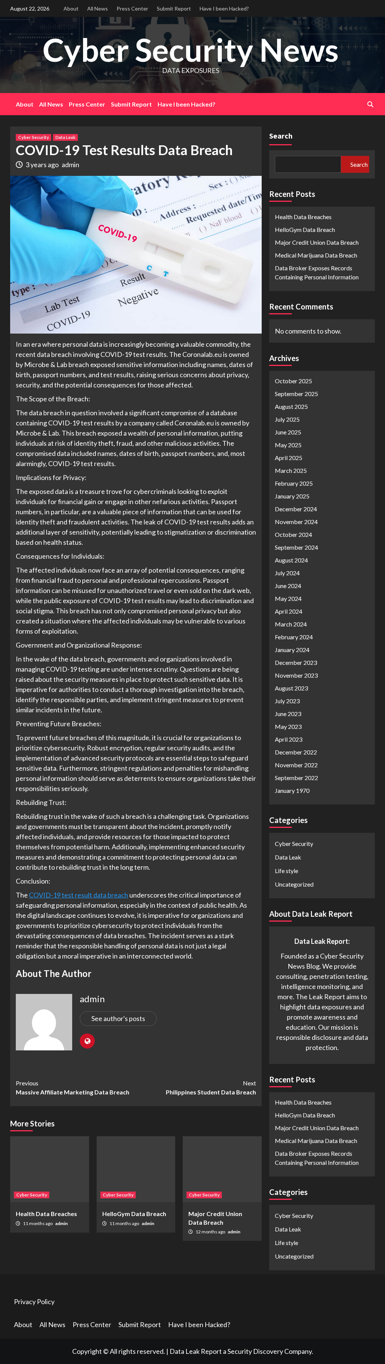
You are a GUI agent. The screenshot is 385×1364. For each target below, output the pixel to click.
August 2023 (291, 688)
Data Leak (65, 137)
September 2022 (296, 777)
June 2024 (288, 585)
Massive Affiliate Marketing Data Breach (72, 1087)
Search (281, 135)
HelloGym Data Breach (134, 1213)
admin (70, 164)
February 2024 (294, 636)
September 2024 (296, 547)
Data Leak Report (196, 1351)
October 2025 (293, 380)
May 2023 (288, 726)
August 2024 (291, 560)
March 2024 (291, 624)
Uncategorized (294, 884)
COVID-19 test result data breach (78, 895)
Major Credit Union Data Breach (317, 242)
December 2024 (296, 508)
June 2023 (288, 713)
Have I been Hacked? (224, 8)
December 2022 (296, 752)
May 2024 (288, 598)
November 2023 (296, 675)
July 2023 (287, 700)
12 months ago (211, 1231)
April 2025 (288, 457)
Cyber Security (33, 137)
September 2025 (296, 393)
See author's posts (118, 1018)
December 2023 (296, 662)
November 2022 (296, 764)
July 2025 (287, 419)
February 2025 (294, 483)
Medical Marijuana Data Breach (316, 255)
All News (97, 8)
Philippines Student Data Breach (211, 1087)
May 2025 (288, 444)
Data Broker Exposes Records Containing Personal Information (317, 272)
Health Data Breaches (46, 1213)
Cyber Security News (190, 49)
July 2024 (287, 572)
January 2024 (292, 649)
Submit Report (174, 8)
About (71, 8)
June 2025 (288, 432)
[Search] (370, 104)
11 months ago (38, 1223)
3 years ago (43, 164)
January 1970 (292, 790)
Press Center (132, 8)
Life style (286, 870)
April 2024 (288, 611)
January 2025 (292, 496)
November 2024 (296, 521)
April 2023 (288, 739)
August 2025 (291, 406)
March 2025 (291, 470)
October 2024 (293, 534)
